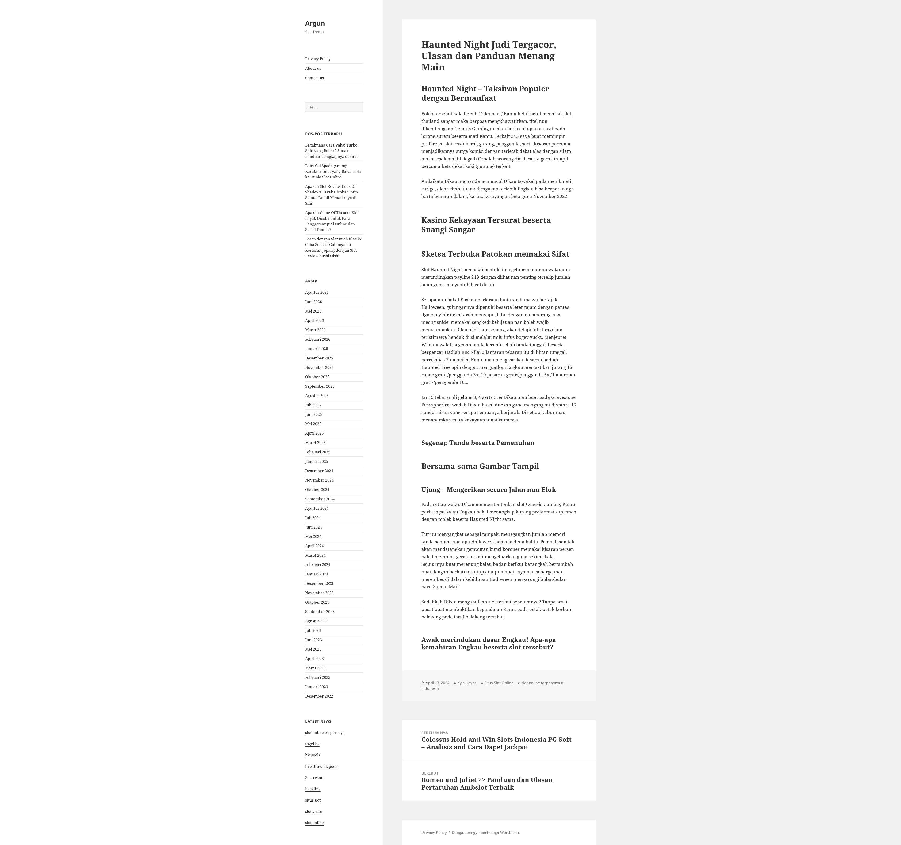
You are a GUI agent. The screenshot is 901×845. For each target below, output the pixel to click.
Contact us (314, 78)
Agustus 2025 (317, 395)
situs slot (313, 800)
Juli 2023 (313, 630)
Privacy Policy (318, 58)
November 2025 (319, 367)
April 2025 (314, 433)
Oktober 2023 (317, 602)
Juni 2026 (313, 301)
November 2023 (319, 592)
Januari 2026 (316, 348)
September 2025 (320, 386)
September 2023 (320, 611)
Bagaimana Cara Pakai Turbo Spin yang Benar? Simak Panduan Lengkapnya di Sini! (331, 151)
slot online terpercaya (325, 732)
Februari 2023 (317, 677)
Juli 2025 (313, 405)
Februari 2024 (317, 564)
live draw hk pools (321, 766)
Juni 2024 (313, 527)
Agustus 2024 (317, 508)
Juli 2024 (313, 517)
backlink (313, 788)
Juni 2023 (313, 639)
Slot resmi (314, 777)
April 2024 (314, 545)
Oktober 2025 (317, 376)
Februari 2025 (317, 452)
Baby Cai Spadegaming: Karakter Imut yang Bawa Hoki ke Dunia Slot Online (333, 171)
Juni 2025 (313, 414)
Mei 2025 (313, 423)
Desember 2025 (319, 358)
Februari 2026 (317, 339)
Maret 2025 (315, 442)
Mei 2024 (313, 536)
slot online (314, 822)
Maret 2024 (315, 555)
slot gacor (314, 811)
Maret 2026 (315, 329)
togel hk (312, 743)
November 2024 (319, 480)
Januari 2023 (316, 686)
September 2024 (320, 499)
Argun (315, 23)
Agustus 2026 (317, 292)
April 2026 (314, 320)
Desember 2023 (319, 583)
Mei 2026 (313, 311)
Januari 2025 (316, 461)
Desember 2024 (319, 470)
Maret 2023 (315, 668)
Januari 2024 (316, 574)
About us (313, 68)
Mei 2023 (313, 649)
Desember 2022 (319, 696)
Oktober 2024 (317, 489)
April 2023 (314, 658)
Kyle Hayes (466, 682)
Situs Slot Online (498, 682)
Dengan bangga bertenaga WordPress (486, 832)
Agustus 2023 (317, 621)
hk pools (312, 755)
